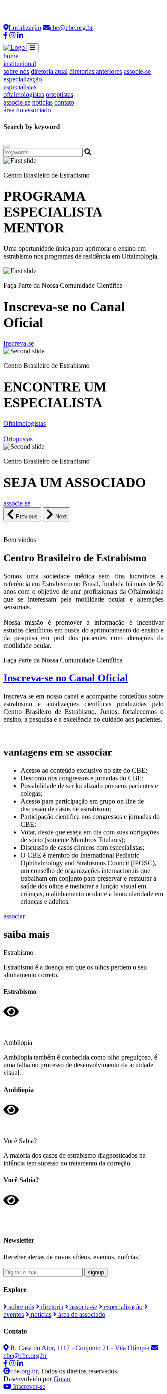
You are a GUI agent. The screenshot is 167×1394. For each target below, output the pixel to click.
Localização (25, 27)
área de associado (81, 1314)
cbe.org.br (23, 1371)
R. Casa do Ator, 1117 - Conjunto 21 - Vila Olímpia (79, 1348)
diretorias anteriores (95, 71)
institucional (19, 63)
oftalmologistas (23, 94)
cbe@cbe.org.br (71, 27)
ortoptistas (59, 94)
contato (64, 102)
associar (14, 916)
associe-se (137, 71)
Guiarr (62, 1378)
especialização (22, 79)
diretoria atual (49, 71)
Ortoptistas (18, 439)
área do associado (27, 110)
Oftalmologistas (24, 423)
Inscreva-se (18, 343)
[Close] (6, 146)
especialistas (19, 86)
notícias (42, 102)
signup (96, 1272)
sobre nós (16, 71)
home (10, 56)
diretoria (51, 1306)
